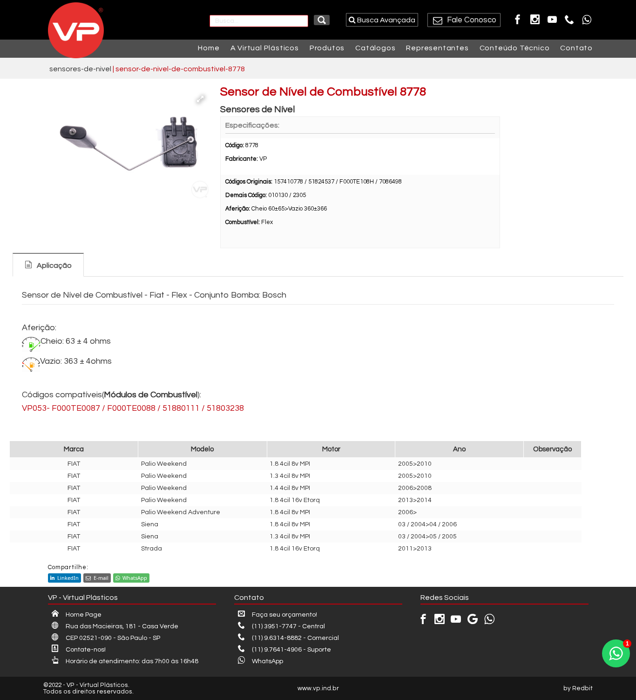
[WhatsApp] (587, 19)
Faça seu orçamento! (284, 615)
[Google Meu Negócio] (472, 621)
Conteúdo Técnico (515, 48)
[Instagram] (535, 19)
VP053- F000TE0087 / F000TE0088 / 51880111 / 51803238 (133, 408)
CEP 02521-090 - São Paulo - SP (113, 638)
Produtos (327, 48)
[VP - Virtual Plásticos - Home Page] (73, 30)
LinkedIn (68, 577)
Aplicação (54, 265)
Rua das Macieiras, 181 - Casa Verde (122, 626)
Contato (576, 48)
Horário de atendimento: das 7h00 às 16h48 (132, 661)
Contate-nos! (86, 649)
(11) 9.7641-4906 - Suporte (291, 649)
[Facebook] (517, 19)
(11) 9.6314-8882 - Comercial (295, 638)
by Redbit (578, 688)
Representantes (437, 48)
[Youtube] (552, 19)
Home (208, 48)
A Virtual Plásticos (264, 48)
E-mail (101, 577)
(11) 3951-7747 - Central (288, 626)
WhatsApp (134, 577)
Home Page (83, 615)
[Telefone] (569, 19)
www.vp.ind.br (318, 688)
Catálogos (375, 48)
